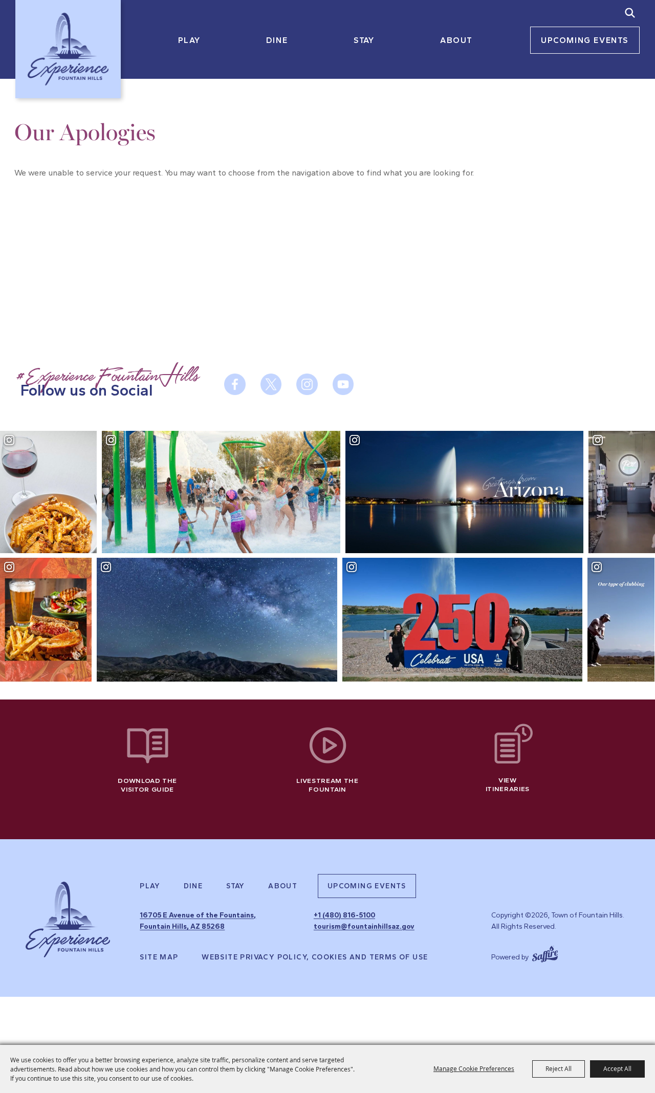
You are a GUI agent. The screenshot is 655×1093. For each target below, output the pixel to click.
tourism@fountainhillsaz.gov (364, 926)
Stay (364, 40)
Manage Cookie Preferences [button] (473, 1068)
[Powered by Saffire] (545, 953)
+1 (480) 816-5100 (344, 915)
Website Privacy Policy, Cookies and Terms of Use (315, 957)
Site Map (159, 957)
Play (189, 40)
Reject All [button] (558, 1068)
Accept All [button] (617, 1068)
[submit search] (630, 13)
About (456, 40)
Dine (277, 40)
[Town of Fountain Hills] (68, 49)
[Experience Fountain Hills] (68, 919)
